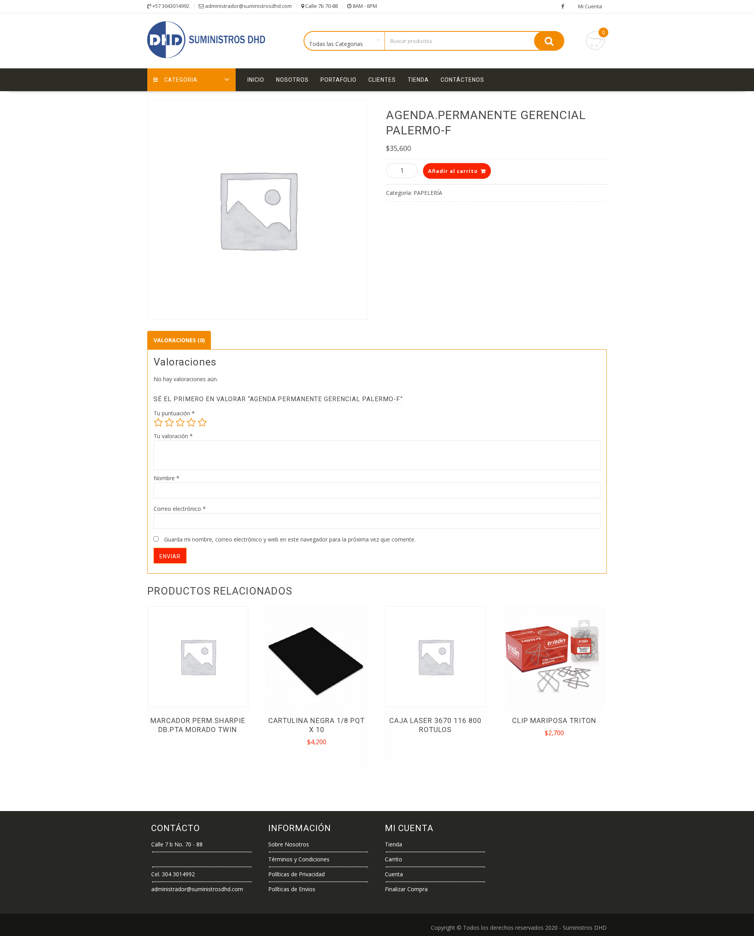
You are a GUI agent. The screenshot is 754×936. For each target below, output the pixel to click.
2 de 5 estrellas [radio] (169, 422)
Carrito (393, 859)
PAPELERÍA (428, 192)
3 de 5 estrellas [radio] (180, 422)
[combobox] (344, 41)
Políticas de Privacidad (296, 874)
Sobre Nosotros (288, 844)
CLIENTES (382, 80)
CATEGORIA (181, 80)
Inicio (255, 80)
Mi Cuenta (590, 6)
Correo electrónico (180, 508)
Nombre (166, 478)
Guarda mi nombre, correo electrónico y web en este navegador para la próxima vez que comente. (289, 539)
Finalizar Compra (406, 889)
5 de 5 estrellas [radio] (202, 422)
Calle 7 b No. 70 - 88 (177, 844)
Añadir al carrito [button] (317, 759)
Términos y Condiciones (298, 859)
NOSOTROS (292, 80)
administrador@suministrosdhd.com (197, 889)
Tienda (418, 80)
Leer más (198, 747)
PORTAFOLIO (338, 80)
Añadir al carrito (453, 170)
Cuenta (394, 874)
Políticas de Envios (291, 889)
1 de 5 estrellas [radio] (158, 422)
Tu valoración (173, 436)
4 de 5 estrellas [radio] (191, 422)
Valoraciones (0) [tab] (179, 340)
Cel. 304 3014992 (173, 874)
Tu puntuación (174, 413)
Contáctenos (462, 80)
